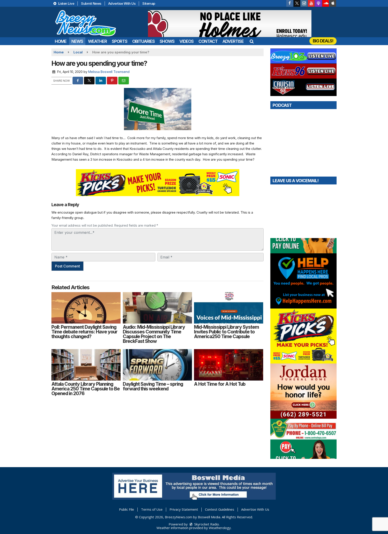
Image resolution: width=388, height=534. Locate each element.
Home (60, 41)
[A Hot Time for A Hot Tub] (228, 365)
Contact (208, 41)
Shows (167, 41)
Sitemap (148, 3)
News (77, 41)
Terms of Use (152, 509)
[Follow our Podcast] (318, 3)
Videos (186, 41)
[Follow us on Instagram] (304, 3)
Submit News (91, 3)
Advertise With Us (122, 3)
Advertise (233, 41)
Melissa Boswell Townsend (109, 72)
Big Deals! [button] (323, 41)
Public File (126, 509)
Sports (119, 41)
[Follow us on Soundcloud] (325, 3)
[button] (252, 41)
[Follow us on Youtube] (311, 3)
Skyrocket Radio (206, 524)
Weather (97, 41)
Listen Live (65, 3)
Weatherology (220, 527)
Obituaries (143, 41)
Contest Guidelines (219, 509)
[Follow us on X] (296, 3)
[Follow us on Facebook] (289, 3)
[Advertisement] (229, 23)
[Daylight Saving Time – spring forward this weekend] (157, 365)
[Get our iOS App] (332, 3)
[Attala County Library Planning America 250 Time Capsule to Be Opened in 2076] (86, 365)
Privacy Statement (184, 509)
